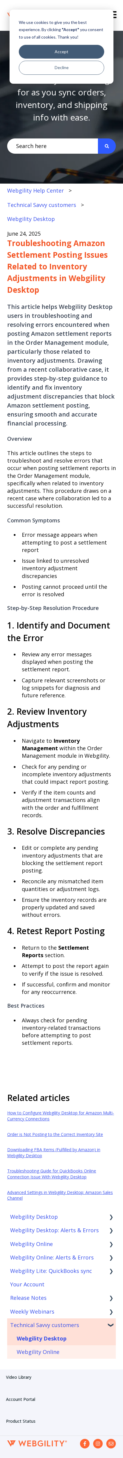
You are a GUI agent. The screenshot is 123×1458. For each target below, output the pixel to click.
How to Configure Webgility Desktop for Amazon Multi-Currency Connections (60, 1116)
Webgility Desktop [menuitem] (34, 1216)
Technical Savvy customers (41, 204)
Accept (61, 51)
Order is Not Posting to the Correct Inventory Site (55, 1134)
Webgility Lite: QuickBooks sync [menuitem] (51, 1270)
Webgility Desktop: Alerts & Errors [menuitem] (54, 1230)
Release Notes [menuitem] (28, 1297)
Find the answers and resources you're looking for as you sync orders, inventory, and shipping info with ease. (61, 92)
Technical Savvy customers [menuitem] (44, 1325)
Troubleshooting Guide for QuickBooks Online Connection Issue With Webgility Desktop (51, 1174)
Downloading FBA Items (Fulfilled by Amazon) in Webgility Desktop (53, 1152)
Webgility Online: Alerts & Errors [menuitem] (52, 1257)
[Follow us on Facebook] (85, 1443)
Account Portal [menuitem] (20, 1399)
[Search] (107, 146)
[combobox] (52, 146)
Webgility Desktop (31, 218)
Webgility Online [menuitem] (31, 1243)
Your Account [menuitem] (27, 1284)
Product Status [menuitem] (21, 1421)
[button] (111, 1217)
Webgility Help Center (35, 190)
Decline (62, 67)
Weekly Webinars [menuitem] (32, 1311)
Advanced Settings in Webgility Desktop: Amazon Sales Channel (60, 1195)
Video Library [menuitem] (18, 1377)
